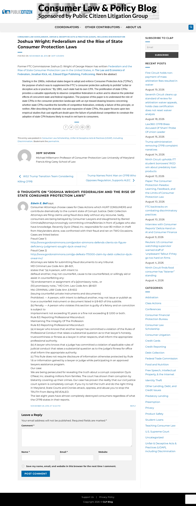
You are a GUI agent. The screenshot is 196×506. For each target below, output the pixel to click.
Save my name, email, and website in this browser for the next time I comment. (71, 466)
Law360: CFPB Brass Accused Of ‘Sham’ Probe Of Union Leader (160, 128)
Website (102, 452)
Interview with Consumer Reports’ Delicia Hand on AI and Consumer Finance (161, 228)
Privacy (149, 407)
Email (64, 452)
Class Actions (153, 303)
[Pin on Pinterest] (82, 127)
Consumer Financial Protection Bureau (157, 317)
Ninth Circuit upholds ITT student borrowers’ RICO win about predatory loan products (160, 165)
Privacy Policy (106, 497)
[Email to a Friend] (76, 127)
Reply (133, 406)
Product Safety (154, 413)
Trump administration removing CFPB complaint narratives (161, 145)
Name (25, 452)
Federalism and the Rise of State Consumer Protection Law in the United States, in (75, 70)
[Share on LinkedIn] (87, 127)
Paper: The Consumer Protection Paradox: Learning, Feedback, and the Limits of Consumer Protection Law (160, 189)
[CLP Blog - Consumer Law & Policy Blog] (98, 11)
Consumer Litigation (157, 334)
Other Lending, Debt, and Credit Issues (161, 388)
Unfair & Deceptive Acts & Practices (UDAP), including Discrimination (87, 37)
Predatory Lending (156, 396)
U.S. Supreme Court (157, 431)
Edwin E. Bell (39, 203)
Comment (27, 425)
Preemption (152, 402)
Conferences (153, 309)
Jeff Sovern (57, 56)
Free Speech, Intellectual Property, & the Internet (160, 372)
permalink (53, 141)
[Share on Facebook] (65, 127)
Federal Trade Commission (161, 358)
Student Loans (154, 419)
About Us (133, 27)
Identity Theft (153, 380)
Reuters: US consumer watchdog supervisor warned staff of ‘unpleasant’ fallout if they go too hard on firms (161, 250)
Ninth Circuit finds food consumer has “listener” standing (160, 271)
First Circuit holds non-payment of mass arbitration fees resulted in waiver (161, 78)
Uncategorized (154, 437)
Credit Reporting (155, 346)
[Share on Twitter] (71, 127)
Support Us (88, 497)
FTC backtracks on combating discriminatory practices (161, 210)
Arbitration (151, 297)
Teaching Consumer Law (160, 425)
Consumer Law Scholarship (33, 37)
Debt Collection (154, 352)
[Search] (190, 27)
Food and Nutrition (157, 364)
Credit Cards (152, 340)
